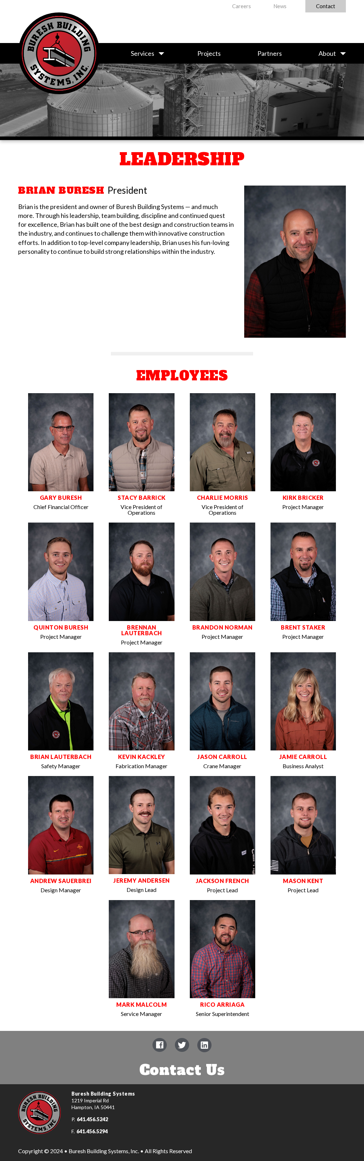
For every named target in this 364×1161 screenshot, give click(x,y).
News (280, 6)
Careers (241, 6)
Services (142, 53)
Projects (209, 53)
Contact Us (182, 1070)
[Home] (59, 39)
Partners (269, 53)
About (327, 53)
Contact (325, 6)
